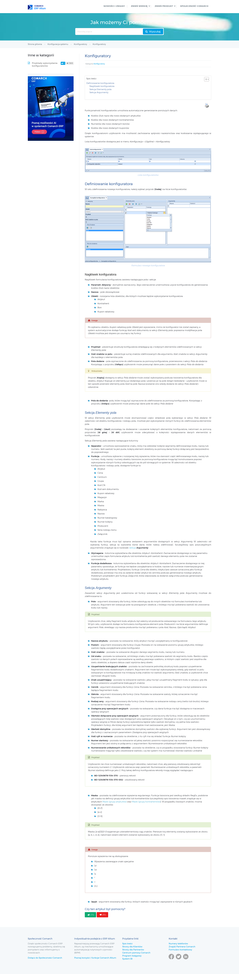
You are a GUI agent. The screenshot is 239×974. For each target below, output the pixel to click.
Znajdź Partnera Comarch (182, 946)
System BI (127, 958)
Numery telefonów (178, 943)
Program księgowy (131, 955)
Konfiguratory (99, 64)
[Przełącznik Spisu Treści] (205, 79)
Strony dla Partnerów (133, 949)
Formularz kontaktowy (180, 949)
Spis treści (127, 943)
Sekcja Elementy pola (100, 89)
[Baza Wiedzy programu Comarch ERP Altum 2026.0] (37, 6)
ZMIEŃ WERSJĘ (139, 6)
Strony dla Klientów (132, 946)
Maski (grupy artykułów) (114, 801)
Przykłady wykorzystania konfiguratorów (44, 64)
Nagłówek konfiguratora (101, 86)
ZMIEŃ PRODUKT (164, 6)
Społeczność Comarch (194, 6)
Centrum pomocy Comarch (136, 952)
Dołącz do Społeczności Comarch (45, 957)
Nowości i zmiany (114, 6)
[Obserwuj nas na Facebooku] (171, 960)
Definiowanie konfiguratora (100, 83)
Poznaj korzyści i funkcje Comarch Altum (95, 957)
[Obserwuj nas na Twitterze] (178, 960)
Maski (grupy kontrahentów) (146, 801)
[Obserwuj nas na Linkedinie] (185, 960)
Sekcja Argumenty (98, 92)
